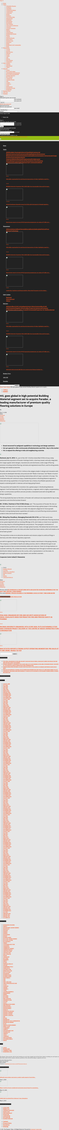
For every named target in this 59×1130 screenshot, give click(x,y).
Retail (7, 46)
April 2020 (5, 787)
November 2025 (7, 695)
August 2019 (6, 798)
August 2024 (6, 716)
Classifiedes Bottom (9, 944)
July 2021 (5, 766)
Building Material (7, 569)
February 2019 (7, 806)
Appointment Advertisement (13, 73)
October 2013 (6, 895)
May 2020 (5, 785)
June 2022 (5, 750)
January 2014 (6, 891)
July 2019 (5, 799)
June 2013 (5, 901)
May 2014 (5, 885)
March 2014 (6, 888)
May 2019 (5, 802)
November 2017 (7, 827)
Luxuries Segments (10, 28)
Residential (9, 89)
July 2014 (5, 883)
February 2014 (7, 889)
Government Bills (10, 17)
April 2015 (5, 870)
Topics (4, 4)
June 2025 (5, 702)
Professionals (9, 86)
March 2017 (6, 838)
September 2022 (7, 746)
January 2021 (6, 774)
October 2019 (6, 795)
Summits (5, 1029)
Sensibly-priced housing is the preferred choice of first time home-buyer (30, 593)
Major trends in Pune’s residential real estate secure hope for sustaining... (19, 1087)
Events (7, 54)
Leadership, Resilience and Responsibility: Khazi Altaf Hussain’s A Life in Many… (26, 290)
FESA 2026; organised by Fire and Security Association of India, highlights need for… (27, 179)
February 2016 (7, 856)
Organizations (9, 32)
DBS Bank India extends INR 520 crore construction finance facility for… (24, 369)
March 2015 (6, 871)
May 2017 (5, 835)
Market (8, 29)
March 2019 (6, 805)
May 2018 (5, 819)
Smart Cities (6, 1026)
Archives (5, 930)
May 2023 (5, 735)
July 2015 (5, 866)
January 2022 (6, 757)
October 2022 (6, 745)
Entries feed (6, 1049)
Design (8, 14)
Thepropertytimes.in (8, 577)
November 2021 (7, 760)
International (9, 21)
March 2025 (6, 706)
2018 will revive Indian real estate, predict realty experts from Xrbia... (18, 1077)
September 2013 (7, 896)
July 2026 (5, 685)
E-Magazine (6, 957)
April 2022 (5, 753)
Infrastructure (9, 18)
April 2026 (5, 689)
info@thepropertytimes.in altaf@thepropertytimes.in (16, 1063)
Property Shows (7, 1014)
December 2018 (7, 809)
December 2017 (7, 825)
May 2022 (5, 752)
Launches (8, 27)
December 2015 (7, 859)
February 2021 (7, 773)
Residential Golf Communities (13, 45)
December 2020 (7, 775)
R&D (4, 1016)
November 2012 (7, 910)
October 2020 (6, 778)
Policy (5, 1002)
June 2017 (5, 834)
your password (17, 100)
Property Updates (8, 1015)
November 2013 (7, 894)
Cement (8, 36)
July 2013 (5, 899)
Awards (8, 49)
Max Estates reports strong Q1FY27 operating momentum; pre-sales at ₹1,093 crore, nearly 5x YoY (30, 669)
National (8, 31)
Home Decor (9, 39)
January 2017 (6, 841)
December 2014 (7, 876)
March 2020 (6, 788)
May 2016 (5, 852)
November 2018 (7, 810)
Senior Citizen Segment (9, 1025)
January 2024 (6, 724)
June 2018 (5, 817)
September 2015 (7, 863)
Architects (8, 7)
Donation (5, 93)
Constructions (9, 11)
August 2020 (6, 781)
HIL (4, 574)
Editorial (8, 53)
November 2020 (7, 777)
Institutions (8, 20)
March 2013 (6, 905)
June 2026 (5, 686)
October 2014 (6, 878)
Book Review (9, 52)
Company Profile (10, 79)
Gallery (8, 56)
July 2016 (5, 849)
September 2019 (7, 796)
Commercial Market (11, 10)
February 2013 (7, 906)
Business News (7, 91)
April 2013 (5, 903)
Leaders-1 (8, 84)
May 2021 (5, 768)
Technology (9, 61)
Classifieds (8, 9)
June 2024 (5, 717)
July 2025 (5, 700)
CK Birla (5, 570)
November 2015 (7, 860)
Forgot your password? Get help (8, 128)
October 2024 (6, 713)
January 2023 (6, 741)
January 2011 (6, 916)
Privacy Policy (7, 1123)
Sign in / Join (5, 117)
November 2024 (7, 711)
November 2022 (7, 743)
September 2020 (7, 780)
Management (6, 47)
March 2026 (6, 691)
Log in (5, 1047)
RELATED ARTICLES (5, 596)
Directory (5, 68)
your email (16, 108)
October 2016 (6, 845)
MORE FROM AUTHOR (16, 596)
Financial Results (10, 38)
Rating (7, 43)
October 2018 (6, 812)
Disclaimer (6, 1125)
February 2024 (7, 723)
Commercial (9, 78)
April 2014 (5, 887)
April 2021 (5, 770)
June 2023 (5, 734)
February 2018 (7, 823)
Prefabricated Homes (11, 34)
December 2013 (7, 892)
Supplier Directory (10, 75)
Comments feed (7, 1050)
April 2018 (5, 820)
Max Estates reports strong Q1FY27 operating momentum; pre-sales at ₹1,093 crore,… (28, 222)
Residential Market (8, 1022)
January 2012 (6, 915)
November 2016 (7, 844)
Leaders (8, 82)
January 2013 (6, 908)
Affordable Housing (11, 6)
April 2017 (5, 837)
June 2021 (5, 767)
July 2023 (5, 732)
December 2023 (7, 725)
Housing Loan (9, 41)
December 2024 (7, 710)
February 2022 (7, 756)
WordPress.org (7, 1051)
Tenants (5, 1033)
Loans (7, 85)
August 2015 (6, 864)
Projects (5, 1009)
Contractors (9, 13)
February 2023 (7, 739)
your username (17, 99)
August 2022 (6, 748)
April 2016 (5, 853)
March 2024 (6, 721)
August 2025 (6, 699)
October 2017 (6, 828)
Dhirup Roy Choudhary (9, 571)
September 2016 (7, 846)
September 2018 (7, 813)
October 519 (6, 917)
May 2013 (5, 902)
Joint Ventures (9, 24)
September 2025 (7, 697)
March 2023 (6, 738)
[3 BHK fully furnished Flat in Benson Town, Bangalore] (4, 1096)
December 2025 (7, 693)
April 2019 (5, 803)
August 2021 (6, 764)
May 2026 (5, 688)
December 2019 (7, 792)
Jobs (7, 57)
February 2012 (7, 913)
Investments (9, 22)
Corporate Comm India (36, 1129)
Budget (8, 35)
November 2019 (7, 793)
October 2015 (6, 862)
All (7, 152)
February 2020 (7, 789)
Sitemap (5, 1126)
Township (6, 1036)
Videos (8, 67)
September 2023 (7, 729)
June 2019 (5, 800)
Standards (6, 1028)
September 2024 (7, 714)
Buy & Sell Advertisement (12, 74)
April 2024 (5, 720)
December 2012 (7, 909)
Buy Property (9, 77)
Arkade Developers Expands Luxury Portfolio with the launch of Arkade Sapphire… (27, 204)
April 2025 (5, 704)
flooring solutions (7, 573)
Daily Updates (6, 63)
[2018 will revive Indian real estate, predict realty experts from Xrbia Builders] (4, 1075)
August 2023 (6, 731)
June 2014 (5, 884)
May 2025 (5, 703)
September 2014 (7, 880)
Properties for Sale (10, 88)
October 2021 (6, 761)
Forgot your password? (5, 104)
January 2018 (6, 824)
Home (4, 3)
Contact (5, 1121)
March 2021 (6, 771)
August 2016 (6, 848)
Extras (5, 962)
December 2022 (7, 742)
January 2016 (6, 857)
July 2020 (5, 782)
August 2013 (6, 898)
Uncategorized (7, 1037)
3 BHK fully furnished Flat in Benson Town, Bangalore (14, 1098)
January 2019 (6, 807)
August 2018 (6, 814)
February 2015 (7, 873)
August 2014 (6, 881)
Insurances (8, 42)
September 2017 (7, 830)
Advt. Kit (5, 92)
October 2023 (6, 728)
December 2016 (7, 842)
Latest (5, 984)
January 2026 (6, 692)
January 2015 (6, 874)
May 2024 (5, 718)
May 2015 (5, 869)
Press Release (9, 60)
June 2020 (5, 784)
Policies (8, 59)
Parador (5, 576)
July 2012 (5, 912)
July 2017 (5, 832)
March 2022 (6, 755)
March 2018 (6, 821)
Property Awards (8, 1012)
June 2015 (5, 867)
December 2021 (7, 759)
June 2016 (5, 851)
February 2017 (7, 839)
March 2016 (6, 855)
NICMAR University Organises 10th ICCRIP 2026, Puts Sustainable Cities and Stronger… (28, 186)
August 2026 (6, 684)
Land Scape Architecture (12, 25)
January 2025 (6, 709)
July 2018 (5, 816)
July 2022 (5, 749)
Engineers (8, 15)
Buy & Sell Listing (10, 71)
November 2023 (7, 727)
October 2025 (6, 696)
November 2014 (7, 877)
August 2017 (6, 831)
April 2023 (5, 736)
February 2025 (7, 707)
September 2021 (7, 763)
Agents (8, 70)
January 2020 (6, 791)
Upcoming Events (8, 1039)
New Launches (7, 998)
